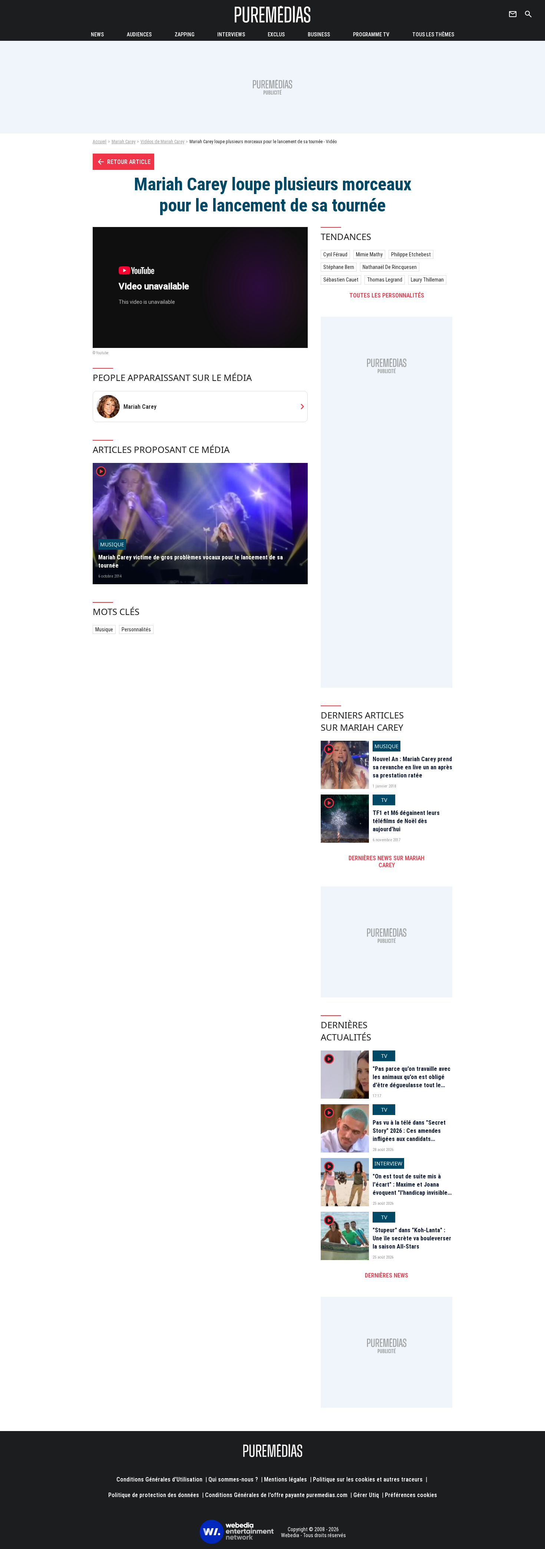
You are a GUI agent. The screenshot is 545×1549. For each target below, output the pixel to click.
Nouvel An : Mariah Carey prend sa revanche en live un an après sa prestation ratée (412, 767)
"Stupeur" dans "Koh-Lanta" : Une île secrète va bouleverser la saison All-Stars (412, 1238)
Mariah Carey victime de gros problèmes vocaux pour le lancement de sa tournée (190, 561)
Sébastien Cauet (341, 280)
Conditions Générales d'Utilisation (159, 1479)
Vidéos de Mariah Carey (162, 141)
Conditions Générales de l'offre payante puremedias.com (276, 1495)
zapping (184, 34)
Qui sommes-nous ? (233, 1479)
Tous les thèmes (433, 34)
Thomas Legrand (384, 280)
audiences (139, 34)
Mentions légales (285, 1479)
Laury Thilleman (427, 280)
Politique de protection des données (153, 1495)
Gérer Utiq (366, 1495)
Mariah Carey (123, 141)
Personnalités (136, 629)
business (319, 34)
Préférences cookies (411, 1495)
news (97, 34)
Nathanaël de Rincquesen (390, 267)
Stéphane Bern (338, 267)
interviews (231, 34)
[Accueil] (272, 14)
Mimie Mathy (369, 254)
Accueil (99, 141)
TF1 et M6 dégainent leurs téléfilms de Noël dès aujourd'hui (406, 821)
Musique (104, 629)
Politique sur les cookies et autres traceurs (368, 1479)
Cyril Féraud (335, 254)
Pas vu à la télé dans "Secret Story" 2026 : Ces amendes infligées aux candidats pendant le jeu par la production (409, 1139)
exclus (276, 34)
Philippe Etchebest (411, 254)
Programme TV (371, 34)
